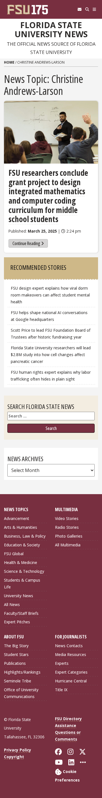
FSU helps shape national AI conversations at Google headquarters (49, 316)
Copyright (14, 756)
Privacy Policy (17, 750)
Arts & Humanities (20, 527)
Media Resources (70, 654)
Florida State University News (51, 30)
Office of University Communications (21, 693)
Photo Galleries (68, 536)
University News (18, 595)
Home (9, 62)
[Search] (87, 9)
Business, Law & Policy (25, 536)
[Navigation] (94, 9)
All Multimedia (67, 545)
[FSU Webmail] (79, 9)
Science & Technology (24, 571)
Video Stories (66, 518)
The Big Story (16, 645)
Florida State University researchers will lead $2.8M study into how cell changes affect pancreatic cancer (51, 354)
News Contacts (69, 645)
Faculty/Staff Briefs (21, 613)
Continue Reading (26, 243)
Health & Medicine (20, 562)
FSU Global (14, 553)
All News (12, 604)
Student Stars (16, 654)
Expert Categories (71, 672)
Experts (62, 663)
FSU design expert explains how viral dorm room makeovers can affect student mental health (50, 294)
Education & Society (22, 545)
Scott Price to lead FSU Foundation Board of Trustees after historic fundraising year (50, 333)
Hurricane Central (71, 681)
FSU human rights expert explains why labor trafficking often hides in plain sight (51, 375)
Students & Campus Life (22, 583)
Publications (15, 663)
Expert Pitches (17, 621)
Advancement (16, 518)
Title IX (61, 689)
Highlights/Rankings (22, 672)
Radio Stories (67, 527)
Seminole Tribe (17, 681)
